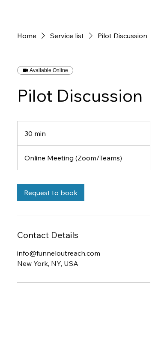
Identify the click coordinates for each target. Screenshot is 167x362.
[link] (50, 192)
